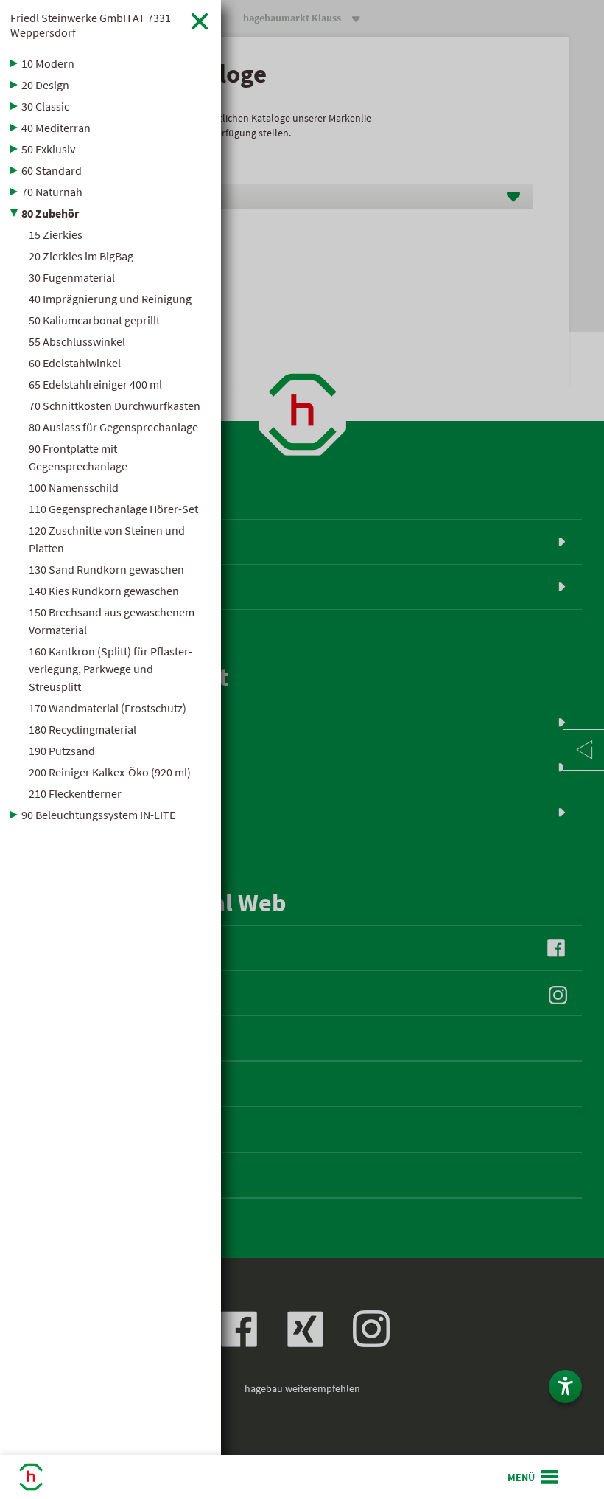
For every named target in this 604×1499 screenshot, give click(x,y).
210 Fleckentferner (75, 793)
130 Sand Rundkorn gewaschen (106, 569)
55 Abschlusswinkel (77, 341)
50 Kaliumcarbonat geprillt (94, 320)
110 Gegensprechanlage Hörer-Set (113, 508)
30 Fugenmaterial (72, 277)
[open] (534, 1477)
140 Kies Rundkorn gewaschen (104, 590)
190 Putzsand (62, 750)
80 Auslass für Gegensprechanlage (113, 427)
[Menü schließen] (200, 21)
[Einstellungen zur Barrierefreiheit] (565, 1386)
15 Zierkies (55, 234)
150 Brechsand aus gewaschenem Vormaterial (111, 621)
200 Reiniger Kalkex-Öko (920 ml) (110, 772)
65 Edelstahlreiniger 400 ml (95, 384)
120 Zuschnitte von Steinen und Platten (107, 539)
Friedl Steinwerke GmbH (90, 25)
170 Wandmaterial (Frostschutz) (107, 707)
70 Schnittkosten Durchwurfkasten (114, 405)
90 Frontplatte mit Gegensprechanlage (78, 457)
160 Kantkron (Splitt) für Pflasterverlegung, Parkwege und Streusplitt (110, 669)
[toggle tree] (110, 63)
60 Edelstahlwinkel (75, 362)
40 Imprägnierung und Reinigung (110, 298)
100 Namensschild (74, 487)
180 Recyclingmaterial (82, 729)
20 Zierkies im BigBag (81, 255)
